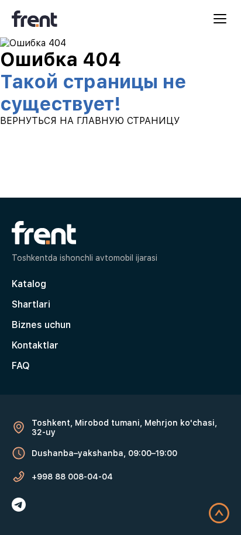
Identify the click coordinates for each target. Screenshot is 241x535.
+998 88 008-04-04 (72, 476)
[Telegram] (19, 505)
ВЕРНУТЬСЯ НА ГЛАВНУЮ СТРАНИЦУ (90, 120)
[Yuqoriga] (219, 513)
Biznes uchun (41, 324)
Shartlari (31, 304)
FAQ (21, 365)
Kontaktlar (35, 345)
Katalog (29, 283)
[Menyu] (220, 18)
